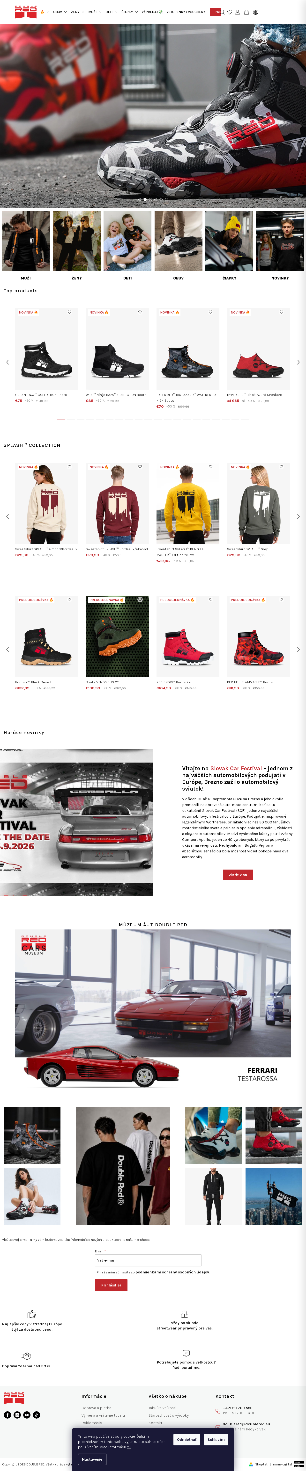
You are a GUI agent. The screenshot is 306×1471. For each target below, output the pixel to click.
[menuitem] (60, 12)
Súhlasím (216, 1439)
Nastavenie (92, 1459)
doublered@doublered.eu (246, 1424)
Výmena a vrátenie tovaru (103, 1415)
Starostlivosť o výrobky (169, 1415)
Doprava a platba (96, 1408)
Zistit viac (238, 874)
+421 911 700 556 (237, 1408)
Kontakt (155, 1423)
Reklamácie (92, 1423)
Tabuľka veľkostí (162, 1408)
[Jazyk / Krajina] (254, 12)
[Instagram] (17, 1415)
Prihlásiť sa (111, 1285)
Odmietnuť (186, 1439)
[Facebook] (7, 1415)
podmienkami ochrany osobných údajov (172, 1272)
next (298, 362)
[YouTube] (26, 1415)
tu (129, 1447)
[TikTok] (36, 1415)
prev (7, 362)
